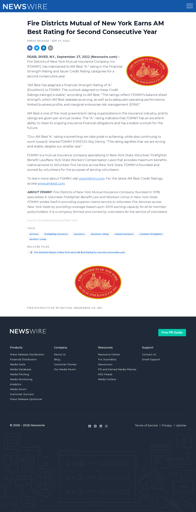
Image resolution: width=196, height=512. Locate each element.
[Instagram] (106, 426)
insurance (79, 234)
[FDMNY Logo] (147, 70)
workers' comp (37, 239)
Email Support (151, 359)
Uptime (181, 425)
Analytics (15, 384)
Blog (57, 359)
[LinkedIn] (101, 426)
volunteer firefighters (151, 234)
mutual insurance (124, 234)
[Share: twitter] (37, 48)
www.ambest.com (51, 183)
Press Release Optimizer (26, 399)
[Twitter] (95, 426)
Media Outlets (107, 379)
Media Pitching (19, 374)
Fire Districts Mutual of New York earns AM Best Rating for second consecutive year (79, 252)
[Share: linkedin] (44, 48)
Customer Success (22, 394)
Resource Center (109, 354)
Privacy (167, 425)
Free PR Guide (172, 332)
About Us (60, 354)
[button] (189, 6)
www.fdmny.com (92, 178)
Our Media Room (65, 369)
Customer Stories (65, 364)
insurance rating (100, 234)
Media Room (18, 389)
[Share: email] (50, 48)
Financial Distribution (23, 359)
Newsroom (105, 364)
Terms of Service (146, 425)
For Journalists (107, 359)
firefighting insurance (56, 234)
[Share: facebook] (30, 48)
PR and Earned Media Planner (117, 369)
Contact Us (149, 354)
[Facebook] (89, 426)
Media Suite (17, 364)
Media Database (20, 369)
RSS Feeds (105, 374)
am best (33, 234)
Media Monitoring (21, 379)
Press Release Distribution (27, 354)
